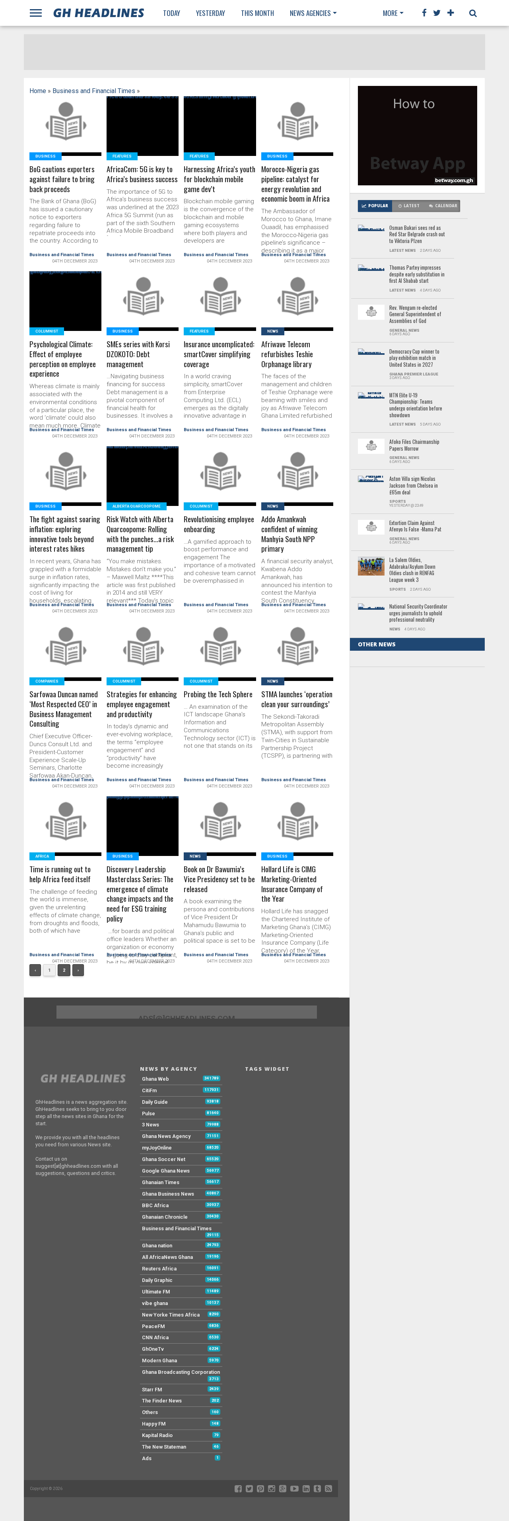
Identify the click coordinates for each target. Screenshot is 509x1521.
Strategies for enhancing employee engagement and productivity (142, 704)
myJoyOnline (157, 1148)
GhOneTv (153, 1349)
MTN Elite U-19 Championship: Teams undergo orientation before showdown (415, 405)
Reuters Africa (159, 1269)
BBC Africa (155, 1205)
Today (171, 13)
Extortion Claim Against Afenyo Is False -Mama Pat (415, 526)
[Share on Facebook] (49, 136)
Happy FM (154, 1424)
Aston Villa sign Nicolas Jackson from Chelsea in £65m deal (413, 486)
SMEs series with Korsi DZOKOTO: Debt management (138, 354)
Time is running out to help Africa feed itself (60, 874)
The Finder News (162, 1401)
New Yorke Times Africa (171, 1315)
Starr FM (152, 1390)
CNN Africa (155, 1337)
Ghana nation (157, 1246)
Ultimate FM (156, 1292)
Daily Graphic (157, 1280)
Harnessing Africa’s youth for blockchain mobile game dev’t (219, 179)
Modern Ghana (159, 1360)
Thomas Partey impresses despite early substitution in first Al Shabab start (417, 274)
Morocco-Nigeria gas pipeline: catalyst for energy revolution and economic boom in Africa (295, 184)
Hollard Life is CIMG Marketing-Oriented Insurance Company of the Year (292, 884)
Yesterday (210, 13)
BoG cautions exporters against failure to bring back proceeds (62, 179)
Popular (378, 205)
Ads (147, 1458)
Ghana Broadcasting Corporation (181, 1372)
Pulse (148, 1113)
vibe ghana (155, 1303)
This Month (257, 13)
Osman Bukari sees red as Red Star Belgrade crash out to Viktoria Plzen (417, 235)
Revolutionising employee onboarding (219, 524)
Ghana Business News (168, 1194)
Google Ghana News (166, 1171)
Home (37, 91)
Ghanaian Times (160, 1182)
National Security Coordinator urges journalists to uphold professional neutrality (418, 613)
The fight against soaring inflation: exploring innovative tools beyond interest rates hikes (64, 534)
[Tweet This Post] (65, 136)
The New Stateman (164, 1447)
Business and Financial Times (93, 91)
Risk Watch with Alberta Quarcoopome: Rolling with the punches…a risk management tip (140, 534)
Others (150, 1412)
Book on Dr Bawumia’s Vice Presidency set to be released (219, 879)
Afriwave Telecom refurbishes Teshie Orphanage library (287, 354)
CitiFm (149, 1090)
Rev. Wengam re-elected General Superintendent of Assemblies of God (415, 315)
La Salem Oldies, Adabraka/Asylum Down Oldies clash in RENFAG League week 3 (412, 570)
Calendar (446, 205)
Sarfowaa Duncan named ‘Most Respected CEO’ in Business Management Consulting (63, 709)
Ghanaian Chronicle (165, 1217)
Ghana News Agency (166, 1136)
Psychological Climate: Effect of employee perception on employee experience (62, 359)
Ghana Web (155, 1079)
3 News (150, 1125)
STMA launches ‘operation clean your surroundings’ (296, 699)
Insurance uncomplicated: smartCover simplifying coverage (219, 354)
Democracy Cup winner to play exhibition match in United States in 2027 (414, 358)
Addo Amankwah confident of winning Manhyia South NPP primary (289, 534)
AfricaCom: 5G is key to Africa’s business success (142, 174)
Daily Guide (155, 1102)
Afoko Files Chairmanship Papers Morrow (414, 445)
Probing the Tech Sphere (218, 694)
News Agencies (310, 13)
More (390, 13)
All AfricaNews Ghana (167, 1257)
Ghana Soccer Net (163, 1159)
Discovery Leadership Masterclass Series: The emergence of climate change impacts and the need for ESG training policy (140, 894)
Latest (412, 205)
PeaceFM (153, 1326)
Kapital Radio (157, 1435)
